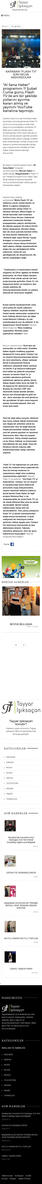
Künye (5, 1179)
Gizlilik (28, 1176)
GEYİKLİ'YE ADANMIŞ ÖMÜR (21, 872)
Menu (6, 15)
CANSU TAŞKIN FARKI (21, 969)
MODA (9, 767)
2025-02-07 (6, 1150)
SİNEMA (10, 762)
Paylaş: (6, 544)
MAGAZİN (10, 757)
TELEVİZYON (12, 783)
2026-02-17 (6, 1119)
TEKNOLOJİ (11, 799)
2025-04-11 (6, 1129)
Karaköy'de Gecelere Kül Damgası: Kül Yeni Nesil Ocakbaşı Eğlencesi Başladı (21, 840)
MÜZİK (9, 773)
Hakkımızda (7, 1176)
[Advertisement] (21, 674)
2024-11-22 (6, 1159)
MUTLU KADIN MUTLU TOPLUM (21, 938)
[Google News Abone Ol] (16, 26)
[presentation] (16, 644)
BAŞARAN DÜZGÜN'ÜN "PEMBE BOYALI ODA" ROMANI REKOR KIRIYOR (21, 905)
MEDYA (9, 778)
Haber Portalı (24, 1179)
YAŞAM (9, 794)
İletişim (13, 1179)
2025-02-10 (6, 1141)
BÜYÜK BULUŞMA (21, 624)
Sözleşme (19, 1176)
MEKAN (9, 789)
